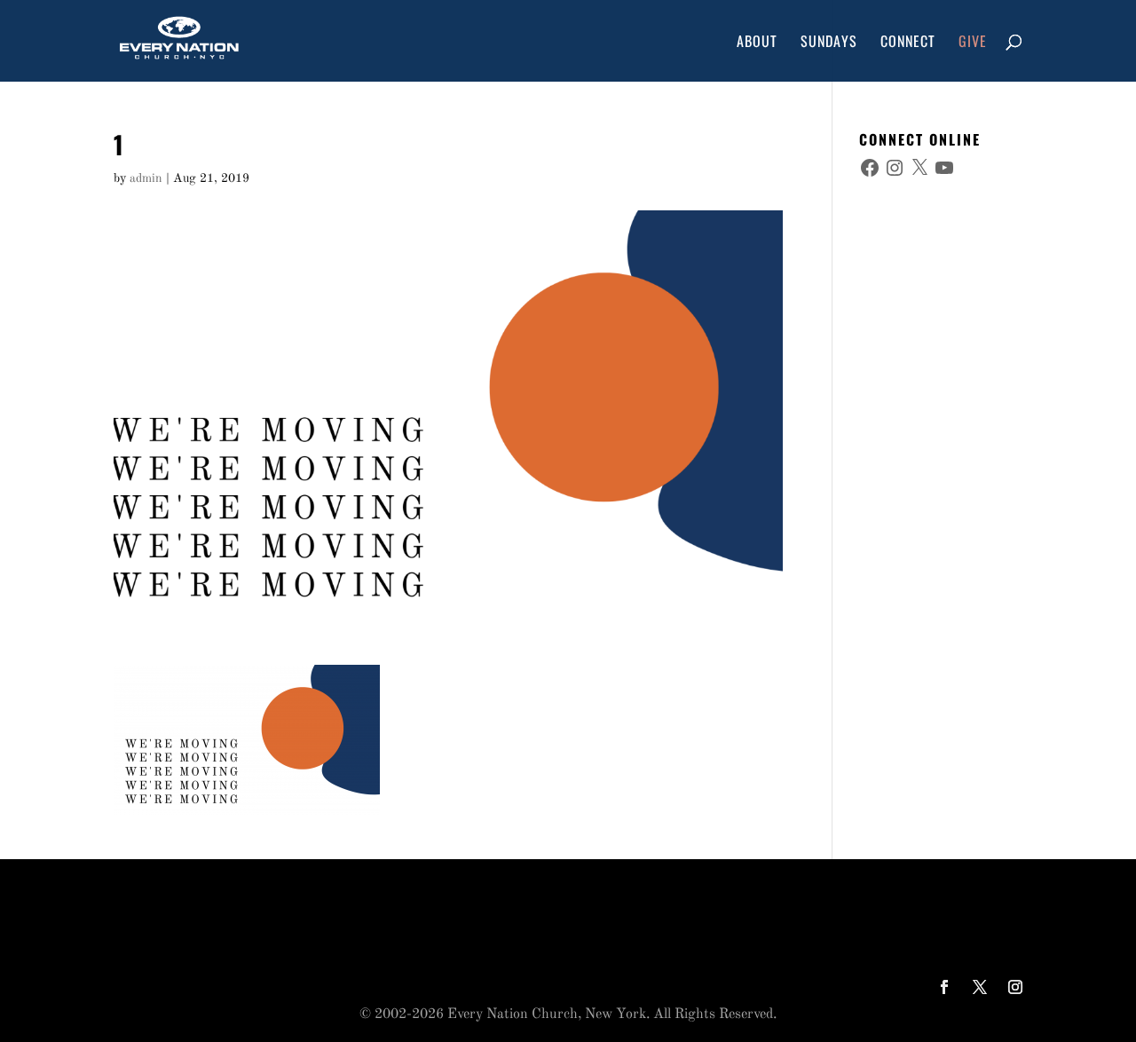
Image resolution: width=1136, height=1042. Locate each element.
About (757, 43)
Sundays (829, 43)
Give (972, 43)
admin (146, 178)
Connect (907, 43)
